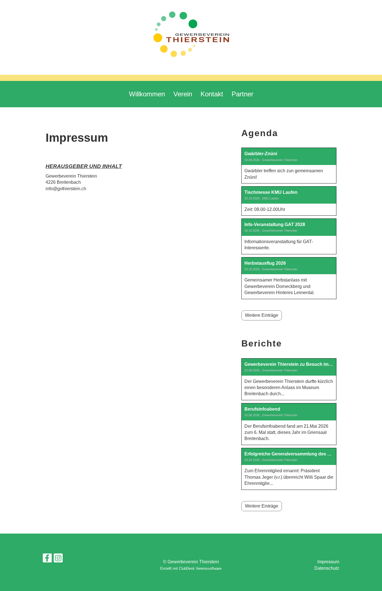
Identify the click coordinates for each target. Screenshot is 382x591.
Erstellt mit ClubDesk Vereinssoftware (190, 568)
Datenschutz (326, 568)
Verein (182, 94)
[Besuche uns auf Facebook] (47, 559)
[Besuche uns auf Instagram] (58, 559)
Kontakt (212, 94)
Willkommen (147, 94)
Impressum (328, 561)
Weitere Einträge (261, 315)
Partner (242, 94)
